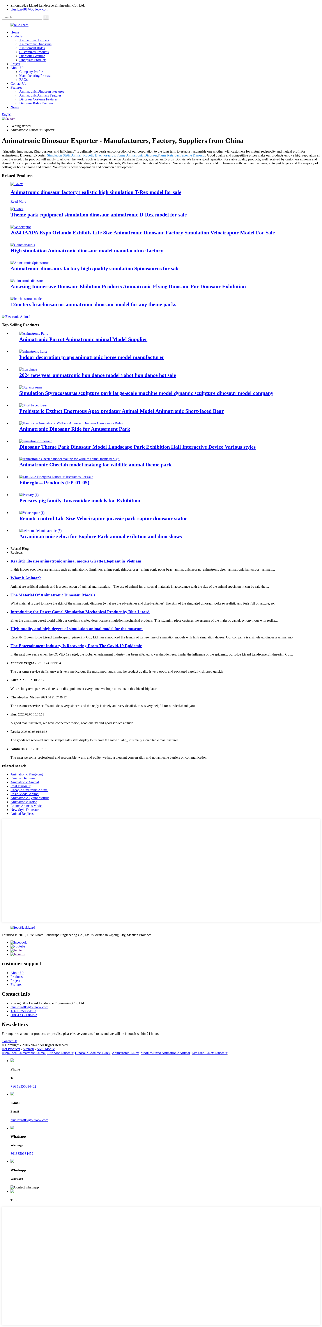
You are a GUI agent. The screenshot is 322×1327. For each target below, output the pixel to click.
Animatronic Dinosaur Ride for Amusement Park (74, 429)
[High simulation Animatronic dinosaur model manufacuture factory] (23, 245)
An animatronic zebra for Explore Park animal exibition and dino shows (100, 536)
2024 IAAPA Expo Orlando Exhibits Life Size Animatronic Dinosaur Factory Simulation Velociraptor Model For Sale (143, 233)
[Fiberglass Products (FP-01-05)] (56, 477)
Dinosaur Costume (32, 56)
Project (15, 64)
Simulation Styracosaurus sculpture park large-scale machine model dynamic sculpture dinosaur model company (146, 393)
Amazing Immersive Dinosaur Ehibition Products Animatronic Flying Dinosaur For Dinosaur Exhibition (128, 286)
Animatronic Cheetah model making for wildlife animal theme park (95, 465)
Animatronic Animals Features (40, 95)
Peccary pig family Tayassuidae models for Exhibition (79, 500)
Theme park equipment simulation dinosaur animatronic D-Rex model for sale (99, 215)
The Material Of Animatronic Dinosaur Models (53, 595)
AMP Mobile (46, 1049)
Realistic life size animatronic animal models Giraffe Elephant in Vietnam (76, 561)
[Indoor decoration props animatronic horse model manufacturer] (33, 351)
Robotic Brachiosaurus (99, 155)
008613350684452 (24, 1015)
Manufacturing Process (35, 75)
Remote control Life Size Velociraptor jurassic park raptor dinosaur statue (103, 518)
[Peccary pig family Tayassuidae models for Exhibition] (29, 495)
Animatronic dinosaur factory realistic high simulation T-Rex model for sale (96, 192)
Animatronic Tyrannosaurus (30, 798)
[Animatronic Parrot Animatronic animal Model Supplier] (34, 333)
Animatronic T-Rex (125, 1053)
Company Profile (31, 72)
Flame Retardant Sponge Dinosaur (181, 155)
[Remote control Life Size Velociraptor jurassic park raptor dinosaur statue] (31, 513)
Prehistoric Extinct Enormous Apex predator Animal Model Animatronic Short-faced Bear (121, 411)
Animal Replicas (22, 814)
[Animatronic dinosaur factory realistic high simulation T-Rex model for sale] (17, 184)
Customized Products (34, 52)
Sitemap (28, 1049)
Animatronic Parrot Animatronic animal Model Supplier (83, 339)
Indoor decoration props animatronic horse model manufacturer (91, 357)
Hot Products (11, 1049)
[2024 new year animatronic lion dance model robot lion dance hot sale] (28, 369)
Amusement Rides (32, 48)
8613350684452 (22, 1153)
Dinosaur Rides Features (36, 103)
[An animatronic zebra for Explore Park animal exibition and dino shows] (40, 531)
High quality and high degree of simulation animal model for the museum (77, 628)
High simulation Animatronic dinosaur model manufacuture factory (87, 250)
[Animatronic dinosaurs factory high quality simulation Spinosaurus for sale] (30, 263)
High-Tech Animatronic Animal (24, 1053)
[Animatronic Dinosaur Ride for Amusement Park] (71, 423)
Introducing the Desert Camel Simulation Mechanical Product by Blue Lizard (80, 612)
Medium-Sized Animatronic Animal (165, 1053)
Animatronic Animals (34, 40)
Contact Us (18, 83)
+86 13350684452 (23, 1011)
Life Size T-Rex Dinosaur (209, 1053)
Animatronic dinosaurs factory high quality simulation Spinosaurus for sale (95, 268)
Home (15, 32)
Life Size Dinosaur (60, 1053)
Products (17, 36)
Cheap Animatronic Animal (29, 790)
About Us (17, 68)
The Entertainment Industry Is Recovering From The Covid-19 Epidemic (76, 645)
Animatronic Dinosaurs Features (41, 91)
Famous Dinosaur (23, 778)
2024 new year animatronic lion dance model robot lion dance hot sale (97, 375)
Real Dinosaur (20, 786)
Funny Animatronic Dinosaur (137, 155)
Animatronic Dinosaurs (35, 44)
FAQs (23, 79)
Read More (18, 201)
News (15, 107)
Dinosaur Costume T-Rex (92, 1053)
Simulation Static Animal (64, 155)
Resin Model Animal (25, 794)
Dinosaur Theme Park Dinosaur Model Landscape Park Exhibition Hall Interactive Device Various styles (137, 447)
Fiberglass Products (32, 60)
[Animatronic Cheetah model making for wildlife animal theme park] (69, 459)
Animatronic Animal (25, 782)
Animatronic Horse (24, 802)
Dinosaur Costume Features (38, 99)
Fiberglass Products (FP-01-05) (54, 482)
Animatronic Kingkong (27, 774)
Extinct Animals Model (26, 806)
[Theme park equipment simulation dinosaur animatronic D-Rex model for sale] (17, 209)
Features (16, 87)
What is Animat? (26, 578)
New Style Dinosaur (25, 810)
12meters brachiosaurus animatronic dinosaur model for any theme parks (93, 304)
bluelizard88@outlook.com (29, 9)
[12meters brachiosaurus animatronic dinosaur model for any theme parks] (26, 299)
